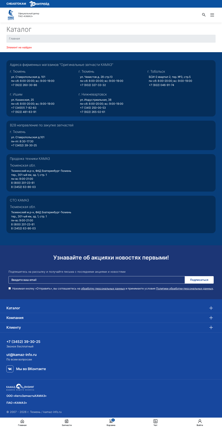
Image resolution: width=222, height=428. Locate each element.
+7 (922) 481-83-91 (23, 112)
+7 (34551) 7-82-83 (23, 107)
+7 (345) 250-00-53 (93, 107)
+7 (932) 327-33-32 (93, 85)
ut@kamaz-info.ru (21, 355)
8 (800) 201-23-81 (23, 182)
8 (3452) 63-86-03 (23, 187)
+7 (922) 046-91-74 (161, 85)
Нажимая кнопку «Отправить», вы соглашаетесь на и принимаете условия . (113, 288)
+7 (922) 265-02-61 (92, 112)
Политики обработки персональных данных (184, 288)
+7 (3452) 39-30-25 (24, 145)
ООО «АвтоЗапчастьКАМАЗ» (26, 395)
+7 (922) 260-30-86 (24, 85)
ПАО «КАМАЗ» (16, 402)
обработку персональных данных (103, 288)
